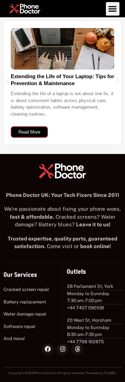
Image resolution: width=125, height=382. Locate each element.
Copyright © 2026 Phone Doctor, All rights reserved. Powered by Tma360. (62, 373)
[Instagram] (62, 349)
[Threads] (77, 349)
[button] (112, 9)
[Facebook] (47, 349)
